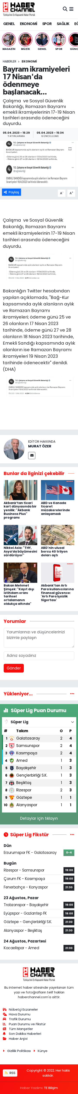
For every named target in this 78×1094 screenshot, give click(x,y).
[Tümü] (72, 693)
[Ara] (65, 9)
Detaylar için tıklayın (39, 818)
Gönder (14, 668)
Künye (42, 1050)
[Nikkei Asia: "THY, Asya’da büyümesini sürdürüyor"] (20, 534)
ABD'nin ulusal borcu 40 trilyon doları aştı (54, 551)
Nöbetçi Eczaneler (23, 1009)
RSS (12, 1072)
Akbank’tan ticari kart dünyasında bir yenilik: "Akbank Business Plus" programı (20, 510)
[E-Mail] (31, 455)
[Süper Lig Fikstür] (72, 834)
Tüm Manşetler (21, 1029)
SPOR (47, 24)
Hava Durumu (19, 1014)
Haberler (9, 61)
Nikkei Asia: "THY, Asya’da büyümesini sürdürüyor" (20, 551)
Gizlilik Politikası (19, 1050)
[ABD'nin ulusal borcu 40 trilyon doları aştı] (58, 534)
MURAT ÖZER (39, 446)
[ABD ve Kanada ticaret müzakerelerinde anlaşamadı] (58, 489)
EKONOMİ (28, 24)
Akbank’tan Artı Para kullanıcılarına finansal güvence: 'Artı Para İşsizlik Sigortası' (57, 592)
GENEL (9, 24)
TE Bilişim (51, 1088)
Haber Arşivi (18, 1038)
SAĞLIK (63, 24)
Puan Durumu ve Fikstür (27, 1024)
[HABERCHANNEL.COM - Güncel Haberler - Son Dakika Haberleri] (19, 9)
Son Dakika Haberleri (25, 1033)
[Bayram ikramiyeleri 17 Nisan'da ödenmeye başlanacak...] (39, 164)
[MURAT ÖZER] (14, 449)
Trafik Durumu (20, 1019)
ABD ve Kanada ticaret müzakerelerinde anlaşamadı (55, 508)
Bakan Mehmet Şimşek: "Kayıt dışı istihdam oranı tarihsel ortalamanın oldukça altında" (19, 594)
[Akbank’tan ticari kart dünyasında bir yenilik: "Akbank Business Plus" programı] (20, 489)
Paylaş (14, 192)
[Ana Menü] (71, 9)
